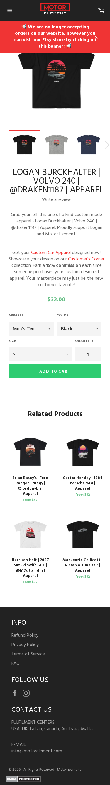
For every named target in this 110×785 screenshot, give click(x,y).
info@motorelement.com (36, 751)
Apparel (16, 315)
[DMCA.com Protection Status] (23, 781)
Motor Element (69, 770)
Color (63, 315)
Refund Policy (24, 635)
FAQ (15, 663)
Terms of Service (28, 654)
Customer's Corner (86, 259)
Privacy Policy (25, 645)
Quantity (84, 341)
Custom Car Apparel (51, 253)
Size (12, 341)
